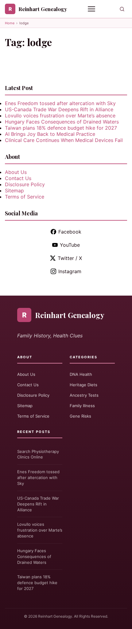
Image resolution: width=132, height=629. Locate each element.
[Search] (122, 9)
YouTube (70, 245)
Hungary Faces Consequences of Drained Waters (62, 122)
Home (9, 23)
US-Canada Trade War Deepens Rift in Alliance (59, 109)
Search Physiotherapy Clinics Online (38, 454)
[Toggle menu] (92, 8)
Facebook (69, 232)
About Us (16, 172)
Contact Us (18, 178)
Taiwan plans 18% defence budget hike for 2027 (61, 128)
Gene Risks (80, 416)
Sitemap (14, 190)
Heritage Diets (83, 384)
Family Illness (82, 405)
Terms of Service (24, 197)
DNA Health (81, 374)
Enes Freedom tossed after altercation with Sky (60, 103)
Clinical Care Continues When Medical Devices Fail (64, 140)
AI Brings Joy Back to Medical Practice (50, 134)
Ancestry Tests (84, 395)
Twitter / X (70, 258)
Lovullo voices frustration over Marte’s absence (60, 115)
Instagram (69, 271)
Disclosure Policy (25, 184)
